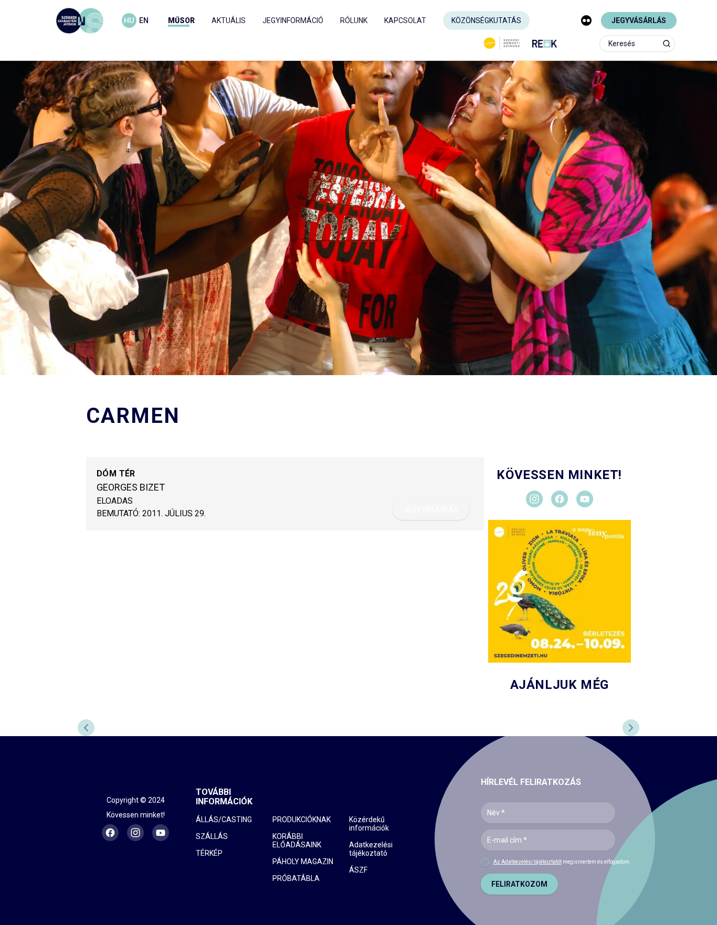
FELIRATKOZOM (519, 884)
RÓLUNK (353, 20)
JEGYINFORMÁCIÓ (292, 20)
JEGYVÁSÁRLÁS (638, 20)
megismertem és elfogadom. (562, 862)
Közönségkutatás (486, 20)
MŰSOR (181, 20)
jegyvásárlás (431, 509)
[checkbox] (485, 862)
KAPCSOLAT (405, 20)
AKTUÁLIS (229, 20)
